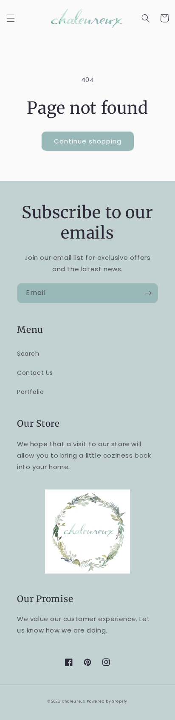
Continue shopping (87, 141)
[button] (10, 18)
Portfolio (30, 392)
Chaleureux (73, 701)
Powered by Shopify (107, 701)
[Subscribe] (148, 293)
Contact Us (35, 372)
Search (28, 353)
